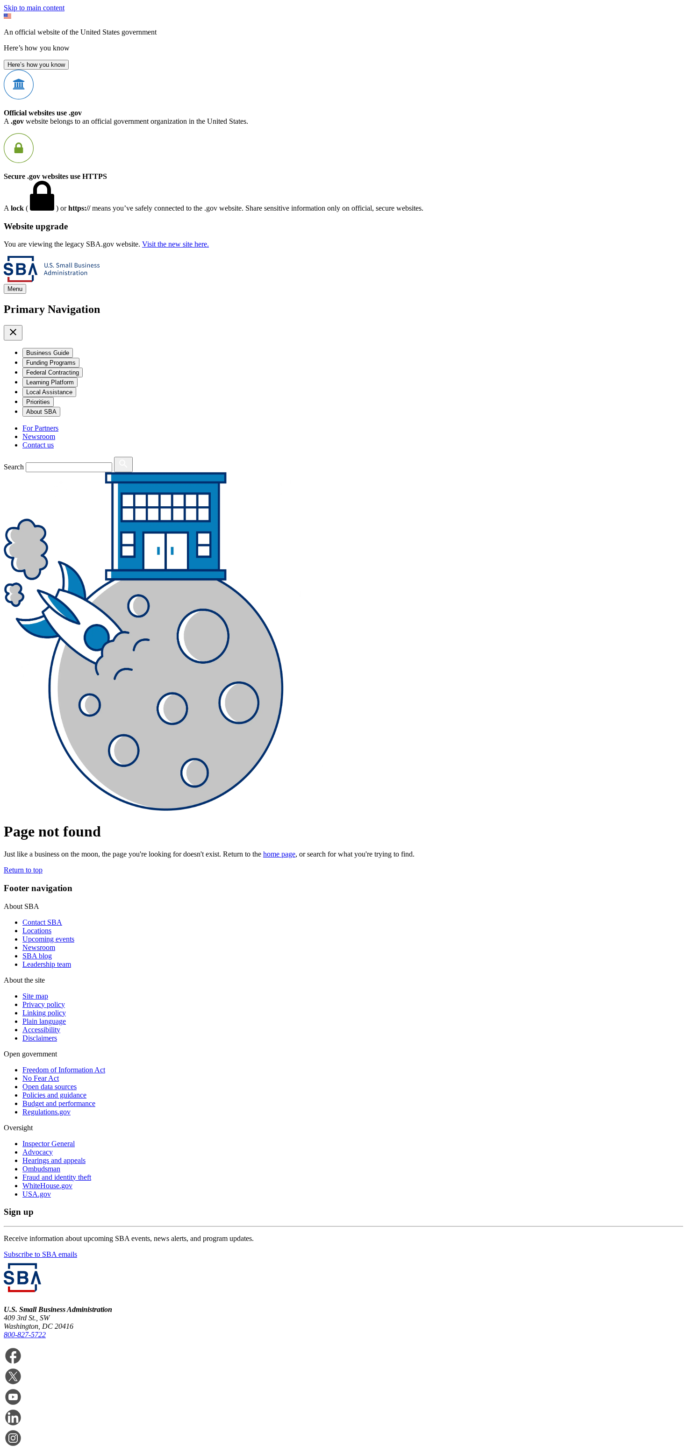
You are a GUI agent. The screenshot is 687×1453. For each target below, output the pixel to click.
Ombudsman (41, 1169)
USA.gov (36, 1194)
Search (14, 467)
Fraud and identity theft (56, 1177)
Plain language (44, 1021)
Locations (36, 931)
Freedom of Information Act (63, 1070)
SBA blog (37, 956)
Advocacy (37, 1152)
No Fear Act (40, 1078)
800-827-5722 (25, 1335)
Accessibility (41, 1030)
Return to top (23, 870)
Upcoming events (48, 939)
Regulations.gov (46, 1112)
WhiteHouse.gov (47, 1186)
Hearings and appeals (54, 1160)
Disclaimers (39, 1038)
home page (279, 854)
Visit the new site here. (175, 244)
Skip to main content (34, 8)
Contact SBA (42, 922)
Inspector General (48, 1144)
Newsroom (38, 436)
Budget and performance (58, 1103)
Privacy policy (43, 1004)
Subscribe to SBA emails (40, 1254)
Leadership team (46, 964)
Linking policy (44, 1013)
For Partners (40, 428)
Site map (35, 996)
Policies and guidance (54, 1095)
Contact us (38, 445)
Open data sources (49, 1087)
